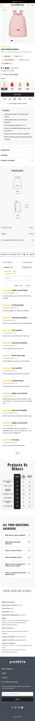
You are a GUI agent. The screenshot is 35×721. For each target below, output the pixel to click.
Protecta (19, 716)
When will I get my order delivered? (13, 543)
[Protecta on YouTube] (22, 707)
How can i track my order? (13, 550)
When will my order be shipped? (15, 535)
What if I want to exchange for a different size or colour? (15, 565)
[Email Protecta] (12, 707)
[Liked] (31, 293)
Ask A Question (27, 262)
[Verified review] (16, 293)
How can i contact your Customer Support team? (15, 573)
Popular (20, 285)
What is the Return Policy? (13, 557)
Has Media (27, 285)
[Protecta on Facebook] (16, 707)
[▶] (17, 25)
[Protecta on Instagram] (19, 707)
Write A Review (7, 262)
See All (6, 580)
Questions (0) (27, 267)
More (17, 453)
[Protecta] (17, 5)
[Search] (28, 5)
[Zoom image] (4, 10)
